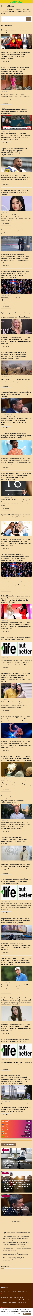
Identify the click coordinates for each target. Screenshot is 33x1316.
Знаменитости (13, 1300)
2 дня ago (4, 901)
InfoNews (16, 1)
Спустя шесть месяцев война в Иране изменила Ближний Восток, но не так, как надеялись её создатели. (15, 921)
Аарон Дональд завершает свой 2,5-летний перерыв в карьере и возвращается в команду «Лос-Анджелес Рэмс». (14, 152)
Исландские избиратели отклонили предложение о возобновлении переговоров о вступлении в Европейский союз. (15, 274)
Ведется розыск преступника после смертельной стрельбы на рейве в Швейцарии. (14, 232)
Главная (3, 1297)
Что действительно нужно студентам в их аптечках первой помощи (16, 639)
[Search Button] (28, 19)
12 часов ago (5, 376)
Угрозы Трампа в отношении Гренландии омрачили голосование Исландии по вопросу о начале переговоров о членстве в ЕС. (15, 557)
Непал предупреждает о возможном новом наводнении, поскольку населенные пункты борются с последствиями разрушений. (15, 71)
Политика (6, 1196)
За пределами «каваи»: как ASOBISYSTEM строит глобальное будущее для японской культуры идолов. (14, 841)
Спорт (21, 1297)
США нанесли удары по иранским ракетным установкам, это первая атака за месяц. (14, 111)
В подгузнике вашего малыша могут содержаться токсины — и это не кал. (15, 1041)
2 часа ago (5, 173)
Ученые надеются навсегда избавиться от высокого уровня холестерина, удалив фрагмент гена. (16, 881)
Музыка (25, 1300)
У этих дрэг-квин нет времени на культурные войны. (14, 31)
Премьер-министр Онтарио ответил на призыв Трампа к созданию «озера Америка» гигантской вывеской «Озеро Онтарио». (16, 476)
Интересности (22, 1302)
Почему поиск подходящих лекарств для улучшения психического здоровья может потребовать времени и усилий (16, 758)
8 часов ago (5, 335)
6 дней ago (6, 1167)
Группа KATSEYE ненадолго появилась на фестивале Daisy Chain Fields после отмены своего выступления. (16, 517)
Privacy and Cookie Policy (14, 1314)
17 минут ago (5, 50)
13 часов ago (5, 456)
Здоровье (6, 1149)
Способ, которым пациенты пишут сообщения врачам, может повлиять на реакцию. (16, 1163)
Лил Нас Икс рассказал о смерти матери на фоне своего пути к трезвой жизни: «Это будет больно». (16, 436)
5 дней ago (6, 1190)
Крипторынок (12, 1302)
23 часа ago (5, 578)
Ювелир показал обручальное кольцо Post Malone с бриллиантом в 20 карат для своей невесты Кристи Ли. (15, 719)
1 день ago (5, 620)
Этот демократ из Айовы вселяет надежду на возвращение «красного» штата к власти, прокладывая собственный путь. (15, 799)
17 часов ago (5, 497)
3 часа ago (5, 252)
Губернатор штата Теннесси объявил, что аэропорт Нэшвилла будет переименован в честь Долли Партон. (15, 315)
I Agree (26, 1314)
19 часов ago (5, 537)
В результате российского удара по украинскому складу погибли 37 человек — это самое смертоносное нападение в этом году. (14, 355)
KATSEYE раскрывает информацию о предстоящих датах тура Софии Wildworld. (15, 192)
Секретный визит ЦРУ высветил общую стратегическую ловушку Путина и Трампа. (16, 394)
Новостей (25, 1291)
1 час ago (4, 131)
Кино (20, 1300)
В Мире (9, 1297)
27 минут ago (5, 91)
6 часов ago (5, 295)
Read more (6, 61)
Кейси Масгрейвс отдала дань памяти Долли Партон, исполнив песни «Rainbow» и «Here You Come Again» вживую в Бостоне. (15, 599)
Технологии (4, 1300)
